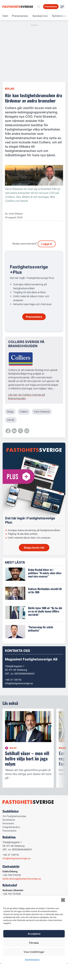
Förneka (34, 942)
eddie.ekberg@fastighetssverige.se (21, 878)
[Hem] (18, 7)
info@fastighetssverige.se (19, 683)
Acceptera (34, 933)
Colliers (24, 411)
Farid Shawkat (42, 411)
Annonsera (8, 823)
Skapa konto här (34, 547)
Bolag (9, 88)
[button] (63, 900)
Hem (5, 15)
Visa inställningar (34, 951)
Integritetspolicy (32, 959)
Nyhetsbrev (8, 819)
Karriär (10, 419)
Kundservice (40, 15)
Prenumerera (20, 15)
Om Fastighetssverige (14, 816)
